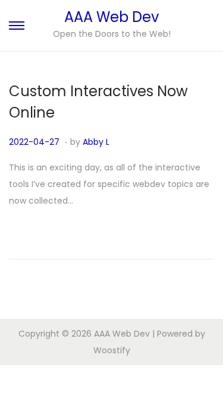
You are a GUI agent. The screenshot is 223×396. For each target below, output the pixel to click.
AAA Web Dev (111, 17)
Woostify (111, 350)
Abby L (96, 142)
